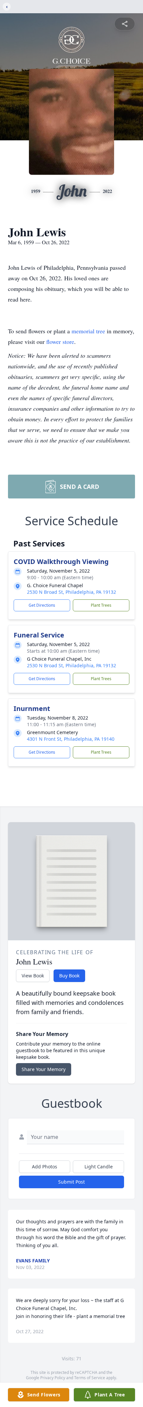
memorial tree (88, 331)
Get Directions (42, 605)
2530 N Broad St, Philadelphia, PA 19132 (71, 592)
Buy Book (69, 975)
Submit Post (71, 1182)
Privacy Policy (52, 1378)
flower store (60, 342)
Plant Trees (101, 605)
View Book (33, 975)
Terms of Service (89, 1378)
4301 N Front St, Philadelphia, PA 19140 (70, 739)
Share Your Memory (44, 1069)
